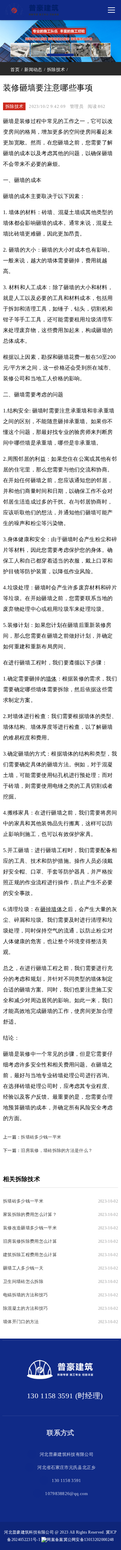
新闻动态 (33, 69)
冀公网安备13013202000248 (89, 1539)
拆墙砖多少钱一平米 (41, 1137)
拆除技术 (56, 69)
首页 (14, 69)
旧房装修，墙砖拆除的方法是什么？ (56, 1150)
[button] (60, 55)
